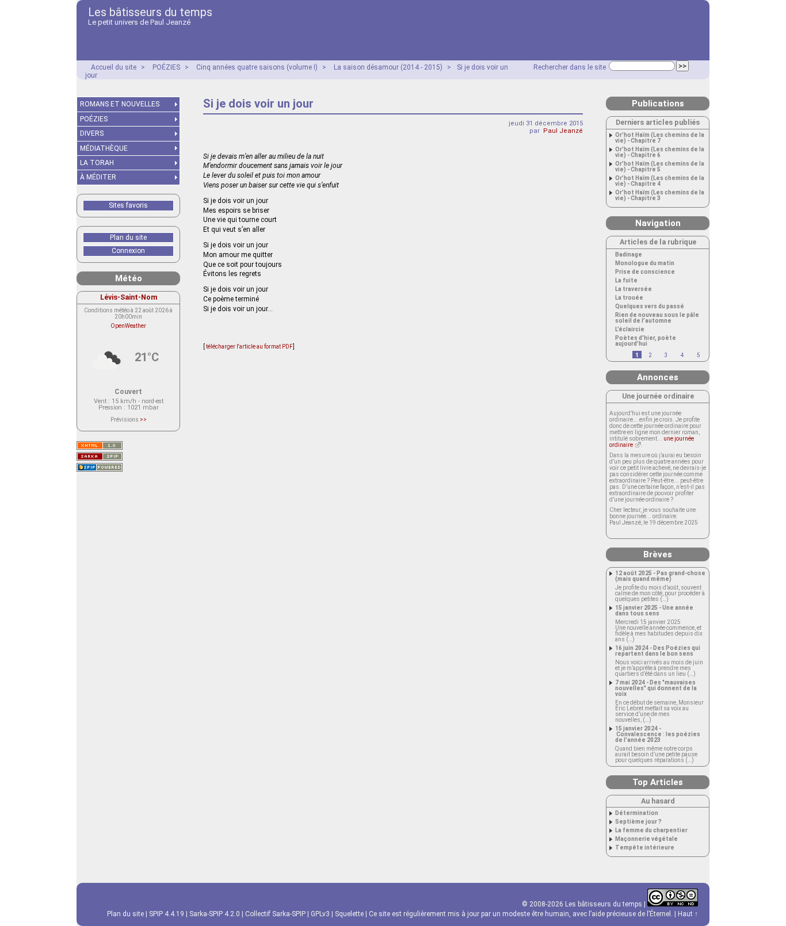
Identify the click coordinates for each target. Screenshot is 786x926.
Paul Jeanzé (563, 131)
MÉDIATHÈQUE (104, 148)
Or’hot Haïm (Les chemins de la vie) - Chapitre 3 (659, 195)
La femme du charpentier (651, 830)
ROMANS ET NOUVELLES (119, 104)
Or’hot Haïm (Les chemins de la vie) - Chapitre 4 (659, 181)
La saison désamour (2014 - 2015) (388, 67)
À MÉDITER (98, 177)
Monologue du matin (644, 263)
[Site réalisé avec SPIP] (100, 467)
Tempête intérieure (644, 848)
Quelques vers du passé (649, 306)
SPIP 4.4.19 (166, 914)
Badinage (628, 255)
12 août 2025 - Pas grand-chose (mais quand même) (660, 576)
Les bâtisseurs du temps (150, 12)
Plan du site (128, 238)
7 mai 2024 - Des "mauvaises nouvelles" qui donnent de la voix (656, 688)
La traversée (633, 289)
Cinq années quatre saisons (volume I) (257, 67)
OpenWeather (128, 326)
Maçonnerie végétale (646, 839)
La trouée (629, 298)
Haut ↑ (688, 914)
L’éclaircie (629, 329)
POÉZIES (166, 67)
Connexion (128, 251)
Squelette (349, 914)
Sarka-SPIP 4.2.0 (214, 914)
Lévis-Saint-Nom (128, 297)
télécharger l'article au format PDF (249, 346)
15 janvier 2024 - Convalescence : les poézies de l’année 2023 (657, 734)
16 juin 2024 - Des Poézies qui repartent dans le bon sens (657, 651)
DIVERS (92, 133)
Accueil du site (113, 67)
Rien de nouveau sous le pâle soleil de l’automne (657, 318)
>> (143, 419)
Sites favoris (128, 205)
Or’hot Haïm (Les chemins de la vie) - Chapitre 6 (659, 152)
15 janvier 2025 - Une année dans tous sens (654, 611)
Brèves (657, 554)
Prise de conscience (645, 272)
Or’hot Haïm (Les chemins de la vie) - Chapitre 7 (659, 138)
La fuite (626, 281)
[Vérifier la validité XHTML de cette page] (100, 445)
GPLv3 (320, 914)
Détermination (636, 813)
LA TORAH (97, 163)
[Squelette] (100, 456)
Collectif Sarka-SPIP (275, 914)
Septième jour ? (638, 822)
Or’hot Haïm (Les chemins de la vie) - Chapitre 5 (659, 167)
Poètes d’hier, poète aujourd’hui (645, 341)
